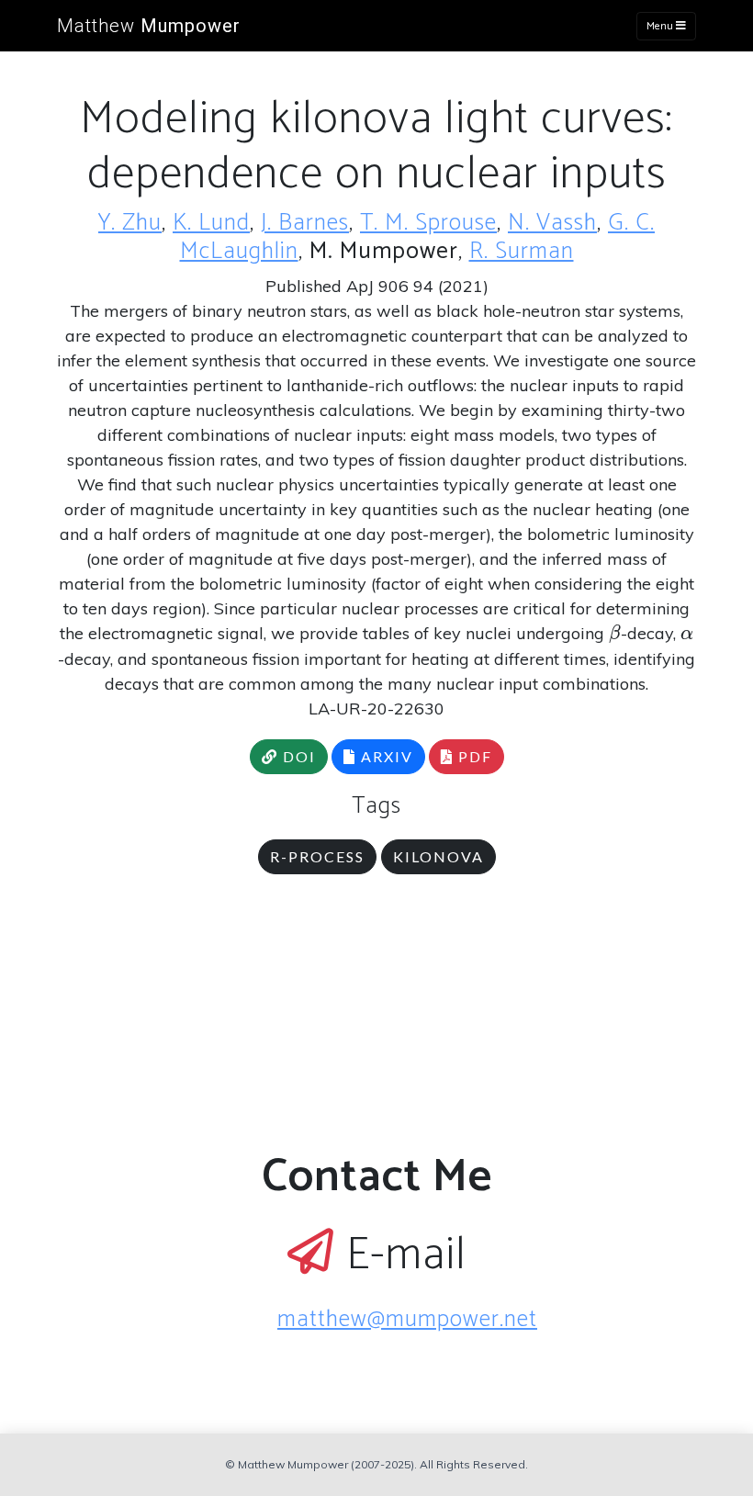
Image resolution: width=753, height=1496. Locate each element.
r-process (317, 856)
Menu (661, 26)
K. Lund (211, 223)
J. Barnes (305, 223)
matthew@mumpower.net (407, 1319)
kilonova (438, 856)
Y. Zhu (130, 223)
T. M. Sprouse (428, 223)
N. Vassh (552, 223)
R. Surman (521, 251)
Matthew (149, 26)
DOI (297, 756)
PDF (473, 756)
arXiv (384, 756)
